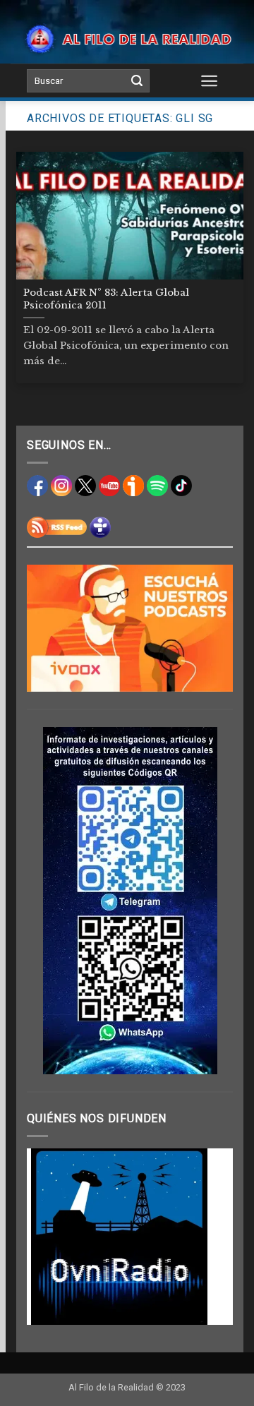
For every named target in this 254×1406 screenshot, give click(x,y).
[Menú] (210, 80)
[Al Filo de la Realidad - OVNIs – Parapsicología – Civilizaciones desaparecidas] (127, 38)
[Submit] (137, 81)
